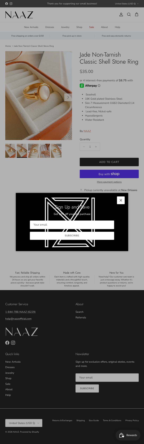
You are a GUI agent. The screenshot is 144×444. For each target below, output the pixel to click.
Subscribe (72, 235)
